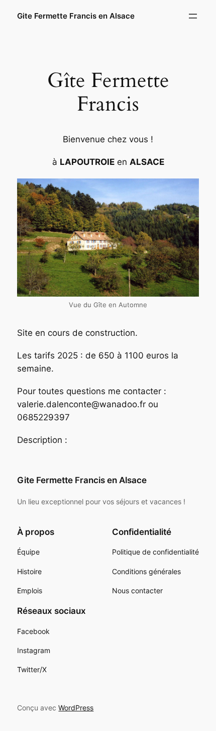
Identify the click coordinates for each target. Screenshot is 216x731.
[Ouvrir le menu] (193, 16)
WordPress (75, 707)
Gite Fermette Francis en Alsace (76, 16)
